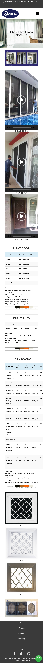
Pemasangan (21, 639)
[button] (21, 99)
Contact (21, 644)
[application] (21, 100)
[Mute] (34, 127)
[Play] (7, 127)
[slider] (22, 127)
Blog (21, 649)
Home (22, 623)
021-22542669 (10, 2)
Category (21, 633)
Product (21, 628)
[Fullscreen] (37, 127)
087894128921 (24, 2)
